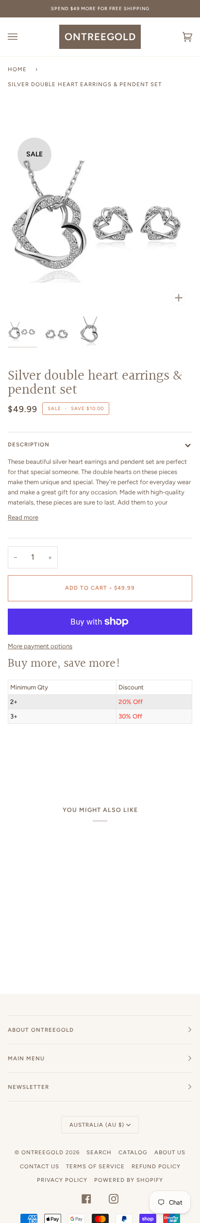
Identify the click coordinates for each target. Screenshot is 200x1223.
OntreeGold (43, 1152)
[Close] (170, 580)
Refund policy (156, 1166)
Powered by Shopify (128, 1180)
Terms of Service (95, 1166)
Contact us (39, 1166)
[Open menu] (22, 36)
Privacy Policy (62, 1180)
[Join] (156, 632)
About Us (169, 1152)
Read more (23, 517)
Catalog (133, 1152)
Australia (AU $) (96, 1124)
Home (17, 69)
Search (99, 1152)
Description (29, 444)
